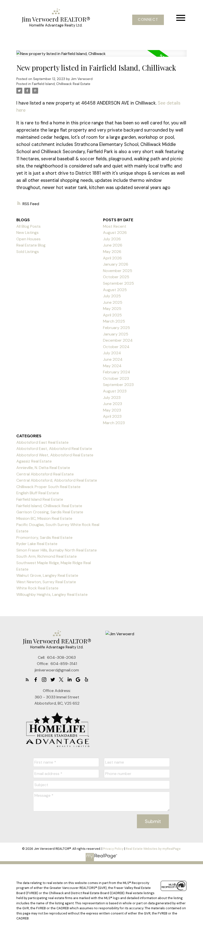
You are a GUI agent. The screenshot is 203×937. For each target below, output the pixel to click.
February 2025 (116, 327)
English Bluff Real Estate (37, 493)
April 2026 (112, 258)
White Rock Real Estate (37, 588)
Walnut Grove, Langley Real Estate (47, 575)
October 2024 (116, 346)
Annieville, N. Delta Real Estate (43, 467)
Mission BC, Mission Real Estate (44, 518)
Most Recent (114, 226)
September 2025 (118, 283)
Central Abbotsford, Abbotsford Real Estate (56, 480)
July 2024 (112, 353)
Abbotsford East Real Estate (42, 442)
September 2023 (118, 384)
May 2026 (112, 251)
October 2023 (116, 378)
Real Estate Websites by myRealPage (153, 849)
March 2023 (114, 422)
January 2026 (115, 264)
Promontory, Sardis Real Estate (44, 537)
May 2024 (112, 365)
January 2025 (115, 334)
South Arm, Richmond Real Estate (46, 556)
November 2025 (117, 270)
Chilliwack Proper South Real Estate (48, 486)
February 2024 (116, 372)
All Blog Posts (28, 226)
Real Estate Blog (31, 245)
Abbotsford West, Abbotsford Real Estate (54, 455)
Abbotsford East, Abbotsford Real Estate (54, 448)
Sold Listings (27, 251)
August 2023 (115, 391)
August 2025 (115, 289)
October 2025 (116, 276)
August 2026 (115, 232)
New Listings (27, 232)
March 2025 (114, 321)
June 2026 (112, 245)
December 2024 (118, 340)
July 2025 (112, 296)
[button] (148, 20)
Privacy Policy (113, 849)
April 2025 (112, 315)
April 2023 (112, 416)
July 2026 (112, 239)
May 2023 (112, 410)
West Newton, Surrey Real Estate (46, 581)
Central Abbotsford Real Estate (45, 474)
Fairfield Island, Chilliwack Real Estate (61, 84)
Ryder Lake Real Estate (36, 543)
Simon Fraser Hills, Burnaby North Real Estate (56, 550)
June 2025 (112, 302)
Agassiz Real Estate (34, 461)
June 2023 (112, 403)
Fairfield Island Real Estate (39, 499)
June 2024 (113, 359)
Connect (148, 20)
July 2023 (112, 397)
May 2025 (112, 308)
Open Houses (28, 239)
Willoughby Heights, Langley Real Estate (52, 594)
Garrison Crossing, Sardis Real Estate (49, 512)
